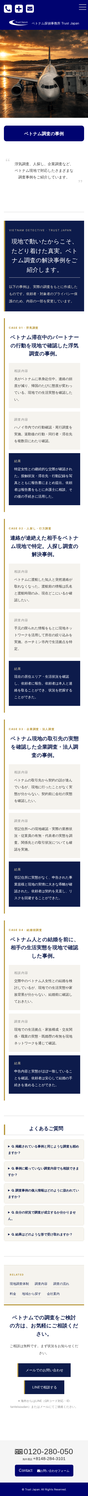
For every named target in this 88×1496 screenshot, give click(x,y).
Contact (44, 1470)
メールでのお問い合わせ (44, 1370)
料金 (13, 1294)
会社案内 (53, 1294)
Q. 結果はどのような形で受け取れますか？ (42, 1234)
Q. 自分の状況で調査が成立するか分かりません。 (42, 1215)
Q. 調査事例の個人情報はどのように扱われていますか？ (43, 1193)
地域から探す (31, 1294)
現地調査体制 (19, 1284)
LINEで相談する (44, 1387)
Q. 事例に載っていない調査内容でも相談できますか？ (43, 1171)
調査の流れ (61, 1284)
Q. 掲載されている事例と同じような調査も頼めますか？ (43, 1149)
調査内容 (41, 1284)
